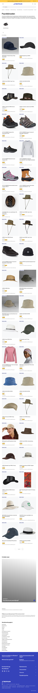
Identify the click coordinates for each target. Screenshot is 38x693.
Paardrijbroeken (4, 642)
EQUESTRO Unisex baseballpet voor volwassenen (26, 516)
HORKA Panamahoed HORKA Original (26, 465)
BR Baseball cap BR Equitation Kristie (9, 441)
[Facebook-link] (2, 671)
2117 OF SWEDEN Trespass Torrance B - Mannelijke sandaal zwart (9, 262)
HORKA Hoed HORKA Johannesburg (26, 441)
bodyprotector (33, 18)
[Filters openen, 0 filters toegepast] (3, 32)
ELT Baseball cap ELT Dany (24, 339)
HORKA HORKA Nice (6, 288)
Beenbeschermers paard (6, 643)
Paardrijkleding (4, 647)
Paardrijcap (4, 624)
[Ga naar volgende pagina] (22, 549)
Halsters (3, 627)
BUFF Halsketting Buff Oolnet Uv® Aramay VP (27, 490)
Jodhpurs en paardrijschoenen (7, 639)
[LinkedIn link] (8, 671)
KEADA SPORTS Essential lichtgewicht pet (27, 261)
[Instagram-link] (6, 671)
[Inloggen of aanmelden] (33, 4)
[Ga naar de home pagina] (18, 4)
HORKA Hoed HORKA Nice (7, 339)
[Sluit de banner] (35, 1)
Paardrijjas (4, 646)
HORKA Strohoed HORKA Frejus (8, 416)
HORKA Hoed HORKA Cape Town (8, 81)
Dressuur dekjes (4, 650)
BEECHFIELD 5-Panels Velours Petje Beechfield (8, 56)
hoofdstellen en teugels (6, 636)
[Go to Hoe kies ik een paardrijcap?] (34, 600)
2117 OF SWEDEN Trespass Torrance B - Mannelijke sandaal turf (27, 133)
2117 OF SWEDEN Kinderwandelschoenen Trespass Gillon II (10, 186)
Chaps (3, 629)
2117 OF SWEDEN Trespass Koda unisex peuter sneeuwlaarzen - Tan (27, 186)
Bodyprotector (4, 625)
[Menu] (3, 4)
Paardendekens (4, 640)
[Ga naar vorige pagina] (15, 549)
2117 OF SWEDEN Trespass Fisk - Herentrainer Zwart (8, 133)
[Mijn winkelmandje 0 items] (35, 4)
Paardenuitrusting (5, 632)
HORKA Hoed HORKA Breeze (7, 237)
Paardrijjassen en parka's (6, 631)
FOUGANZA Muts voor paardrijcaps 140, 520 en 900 (9, 213)
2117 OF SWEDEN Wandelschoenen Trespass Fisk (8, 159)
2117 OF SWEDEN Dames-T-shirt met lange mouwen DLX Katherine (10, 365)
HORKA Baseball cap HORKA (25, 55)
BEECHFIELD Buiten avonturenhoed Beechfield (26, 289)
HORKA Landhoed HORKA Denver (8, 106)
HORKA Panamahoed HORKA (25, 540)
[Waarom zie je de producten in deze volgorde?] (2, 35)
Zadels (3, 628)
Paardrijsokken (4, 635)
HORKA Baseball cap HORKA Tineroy (9, 465)
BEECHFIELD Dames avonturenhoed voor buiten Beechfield (10, 314)
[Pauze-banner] (34, 1)
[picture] (10, 45)
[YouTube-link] (4, 671)
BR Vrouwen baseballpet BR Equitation (9, 540)
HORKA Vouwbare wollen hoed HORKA (27, 106)
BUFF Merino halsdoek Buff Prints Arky (27, 364)
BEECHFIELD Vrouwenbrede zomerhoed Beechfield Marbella (9, 516)
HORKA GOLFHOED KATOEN (25, 81)
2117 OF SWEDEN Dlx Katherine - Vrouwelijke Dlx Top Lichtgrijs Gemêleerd (27, 159)
